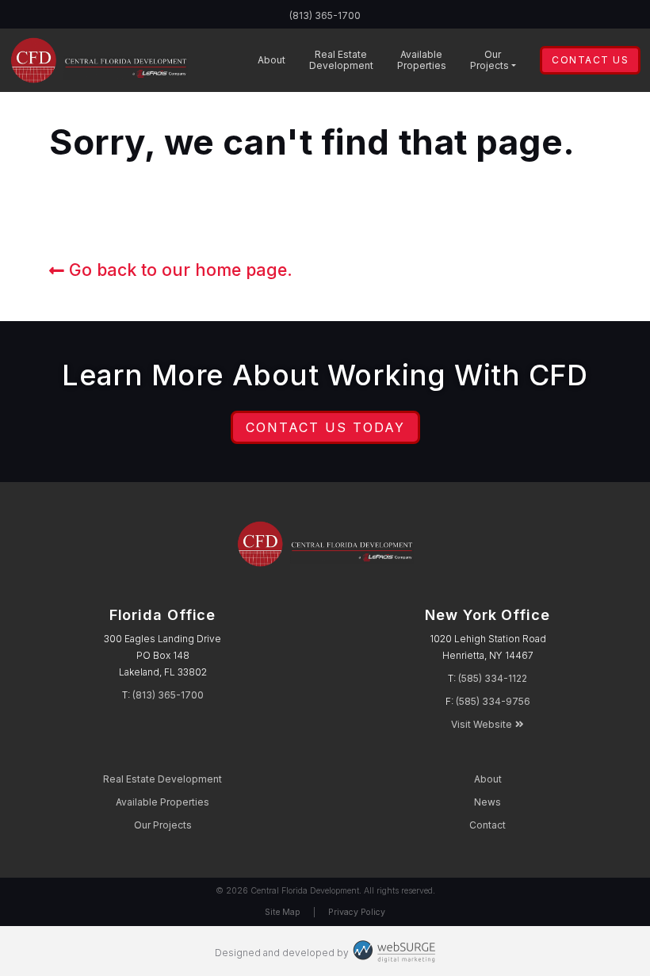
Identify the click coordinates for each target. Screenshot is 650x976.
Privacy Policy (356, 912)
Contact (487, 825)
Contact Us (590, 60)
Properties (421, 59)
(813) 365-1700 (325, 15)
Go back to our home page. (178, 269)
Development (341, 59)
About (271, 60)
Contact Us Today (325, 427)
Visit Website (481, 724)
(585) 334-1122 (492, 678)
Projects (489, 59)
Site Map (282, 912)
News (487, 802)
